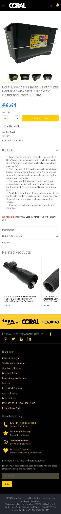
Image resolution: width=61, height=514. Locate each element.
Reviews (6, 242)
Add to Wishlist (14, 126)
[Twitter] (13, 338)
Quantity (6, 112)
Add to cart (42, 118)
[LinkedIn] (29, 338)
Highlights (7, 150)
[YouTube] (21, 338)
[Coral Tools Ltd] (17, 5)
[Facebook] (50, 334)
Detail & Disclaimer (12, 236)
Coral (12, 132)
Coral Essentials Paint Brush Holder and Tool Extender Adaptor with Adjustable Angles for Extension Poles (20, 300)
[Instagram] (5, 338)
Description (8, 229)
